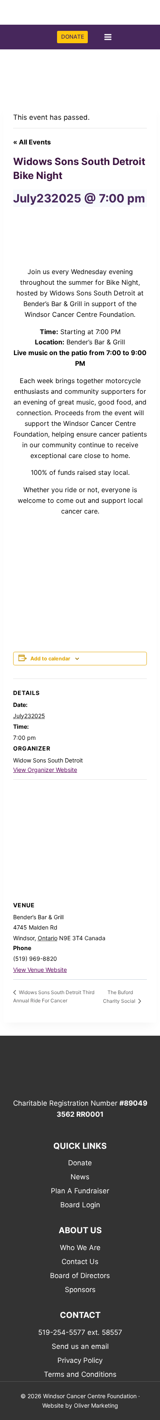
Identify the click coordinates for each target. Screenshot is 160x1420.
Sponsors (80, 1289)
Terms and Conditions (80, 1374)
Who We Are (80, 1247)
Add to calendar (50, 658)
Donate (80, 1163)
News (80, 1177)
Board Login (80, 1205)
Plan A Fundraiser (80, 1191)
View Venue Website (40, 969)
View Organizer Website (45, 769)
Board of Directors (80, 1275)
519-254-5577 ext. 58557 (80, 1332)
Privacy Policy (80, 1360)
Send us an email (80, 1346)
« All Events (32, 142)
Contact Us (80, 1261)
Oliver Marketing (96, 1405)
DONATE (72, 36)
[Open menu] (107, 37)
